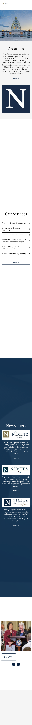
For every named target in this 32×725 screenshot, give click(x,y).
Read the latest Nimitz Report (8, 657)
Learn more (16, 78)
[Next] (18, 664)
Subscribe (16, 458)
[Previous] (14, 664)
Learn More (16, 262)
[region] (16, 643)
